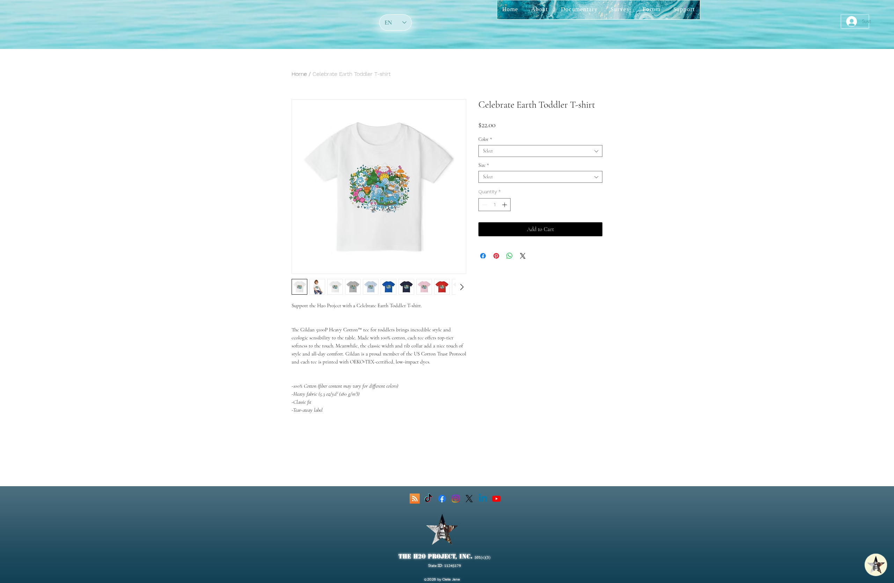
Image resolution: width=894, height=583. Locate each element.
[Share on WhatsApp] (509, 256)
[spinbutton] (494, 205)
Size (483, 165)
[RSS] (415, 499)
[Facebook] (442, 499)
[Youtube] (496, 499)
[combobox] (540, 151)
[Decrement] (483, 205)
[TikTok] (428, 499)
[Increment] (505, 205)
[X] (469, 499)
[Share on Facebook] (483, 256)
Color (485, 139)
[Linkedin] (483, 499)
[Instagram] (455, 499)
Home (299, 74)
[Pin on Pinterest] (496, 256)
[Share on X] (523, 256)
